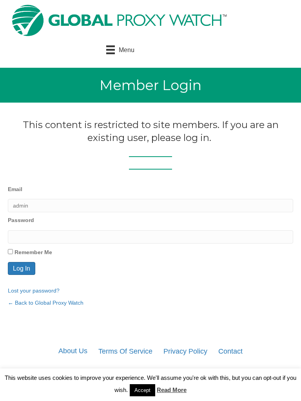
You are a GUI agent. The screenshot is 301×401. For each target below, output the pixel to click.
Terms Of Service (125, 351)
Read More (172, 390)
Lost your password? (34, 290)
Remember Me (32, 252)
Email (15, 189)
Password (21, 220)
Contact (230, 351)
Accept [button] (142, 390)
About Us (72, 351)
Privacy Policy (185, 351)
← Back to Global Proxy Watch (45, 303)
